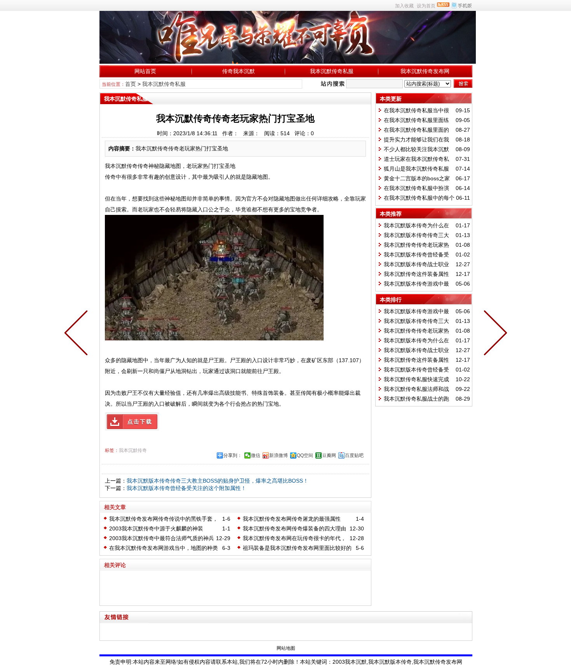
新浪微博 (278, 455)
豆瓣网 (329, 455)
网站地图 (286, 648)
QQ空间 (305, 455)
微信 (255, 455)
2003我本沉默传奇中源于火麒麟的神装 (156, 528)
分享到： (232, 455)
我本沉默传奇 (133, 450)
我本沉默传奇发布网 (424, 71)
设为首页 (426, 6)
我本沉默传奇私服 (331, 71)
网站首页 (145, 71)
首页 (130, 84)
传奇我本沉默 (238, 71)
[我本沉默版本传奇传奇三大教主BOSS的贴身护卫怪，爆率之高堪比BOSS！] (494, 334)
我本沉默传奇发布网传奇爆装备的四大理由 (294, 528)
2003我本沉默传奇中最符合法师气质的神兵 (161, 538)
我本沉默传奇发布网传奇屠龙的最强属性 (292, 519)
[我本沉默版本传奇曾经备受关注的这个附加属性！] (78, 334)
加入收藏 (404, 6)
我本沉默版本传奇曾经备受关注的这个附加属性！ (186, 488)
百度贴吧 (354, 455)
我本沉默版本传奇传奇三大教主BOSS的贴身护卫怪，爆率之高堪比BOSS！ (217, 481)
